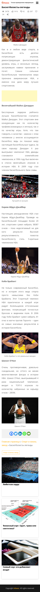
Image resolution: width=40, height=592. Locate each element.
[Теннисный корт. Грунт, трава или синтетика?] (20, 511)
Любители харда (11, 484)
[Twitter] (16, 434)
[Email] (29, 434)
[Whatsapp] (24, 434)
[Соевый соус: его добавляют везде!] (20, 553)
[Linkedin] (20, 434)
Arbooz (16, 588)
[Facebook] (11, 434)
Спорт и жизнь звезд (10, 453)
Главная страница (11, 441)
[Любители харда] (20, 470)
